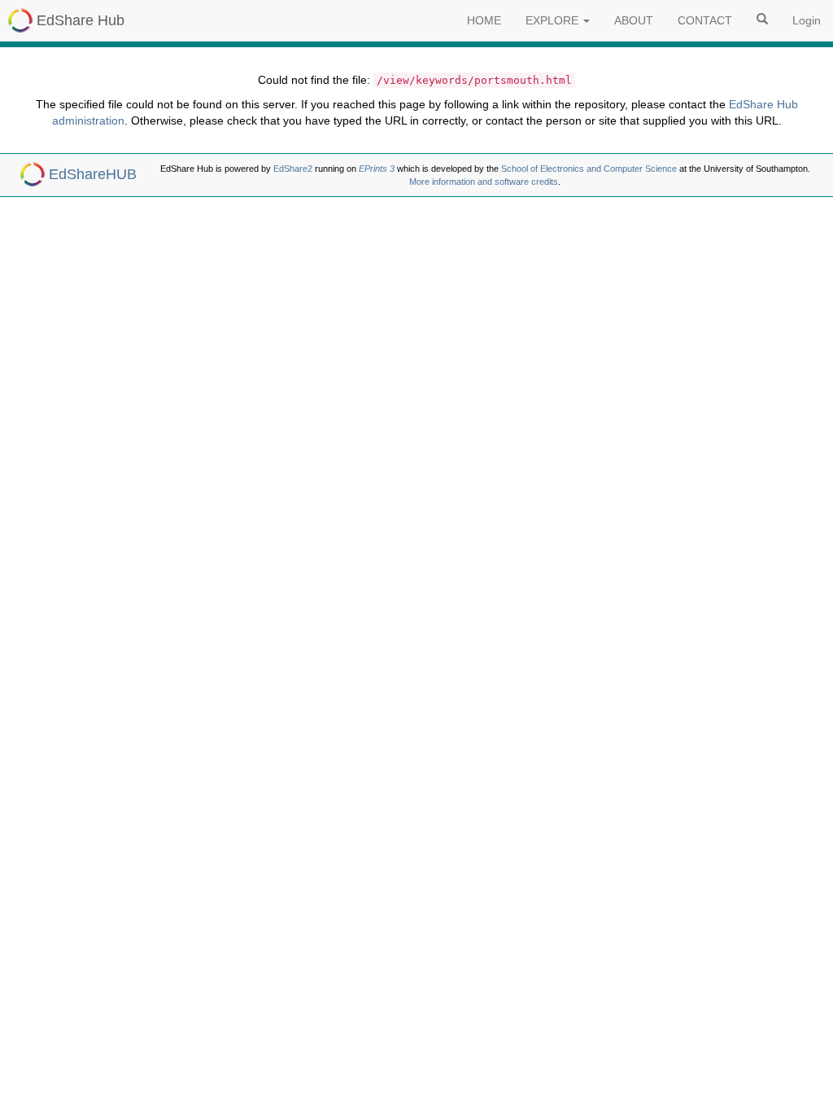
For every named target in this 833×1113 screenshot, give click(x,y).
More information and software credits (483, 181)
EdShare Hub (80, 20)
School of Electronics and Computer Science (589, 168)
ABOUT (633, 20)
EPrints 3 (377, 168)
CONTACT (705, 20)
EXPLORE (554, 20)
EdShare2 (292, 168)
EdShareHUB (93, 174)
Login (806, 20)
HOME (484, 20)
